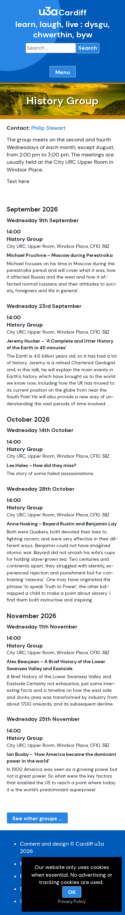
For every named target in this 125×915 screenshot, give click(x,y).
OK (72, 892)
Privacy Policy (72, 901)
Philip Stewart (48, 127)
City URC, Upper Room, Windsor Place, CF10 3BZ (58, 246)
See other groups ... (37, 818)
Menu (62, 72)
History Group (25, 239)
